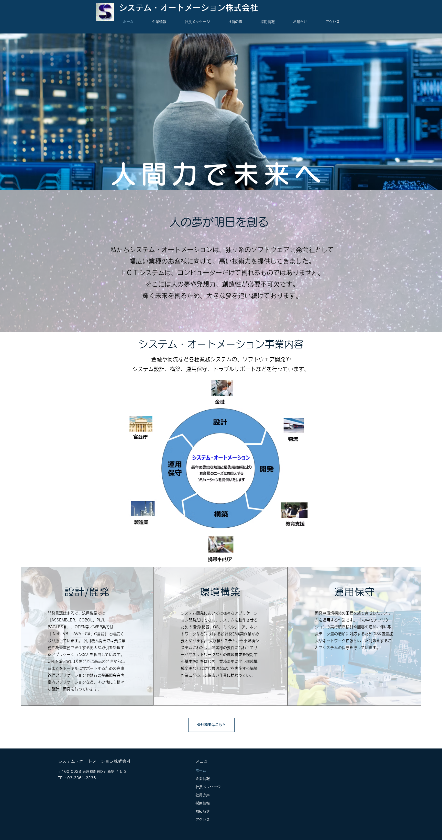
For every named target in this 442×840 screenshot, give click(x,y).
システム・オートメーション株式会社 (188, 8)
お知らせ (202, 811)
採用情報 (202, 803)
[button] (164, 22)
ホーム (200, 770)
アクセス (202, 819)
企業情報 (202, 778)
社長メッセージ (207, 787)
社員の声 (202, 795)
